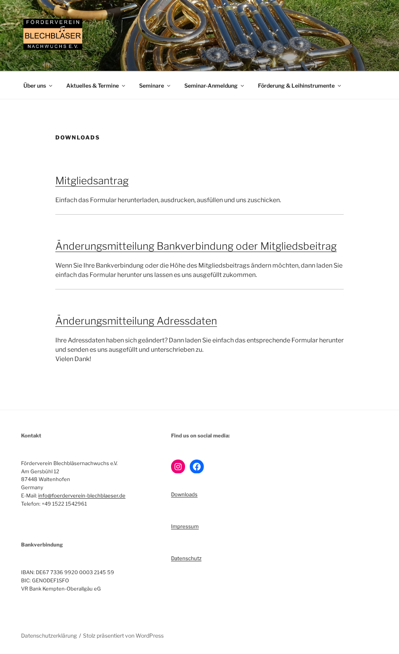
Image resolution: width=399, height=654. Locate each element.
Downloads (184, 494)
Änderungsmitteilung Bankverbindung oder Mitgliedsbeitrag (196, 246)
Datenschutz (186, 558)
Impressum (185, 526)
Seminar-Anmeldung (211, 85)
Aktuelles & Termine (92, 85)
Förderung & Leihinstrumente (296, 85)
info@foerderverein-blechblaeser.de (81, 495)
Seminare (151, 85)
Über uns (34, 85)
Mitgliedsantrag (92, 181)
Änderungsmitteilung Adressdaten (136, 321)
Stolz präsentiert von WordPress (123, 635)
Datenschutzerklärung (49, 635)
